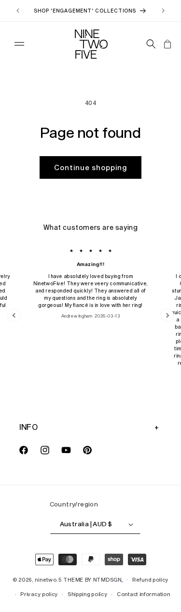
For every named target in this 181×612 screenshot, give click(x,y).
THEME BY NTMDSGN (92, 579)
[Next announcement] (163, 10)
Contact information (143, 594)
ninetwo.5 (48, 579)
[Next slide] (167, 315)
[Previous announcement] (17, 10)
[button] (19, 43)
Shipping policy (88, 594)
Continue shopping (90, 167)
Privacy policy (39, 594)
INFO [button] (28, 426)
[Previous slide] (14, 315)
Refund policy (150, 579)
